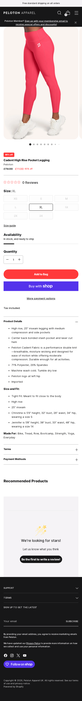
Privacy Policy (33, 643)
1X (66, 207)
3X (41, 215)
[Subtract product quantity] (7, 260)
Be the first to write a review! (40, 559)
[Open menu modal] (76, 13)
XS (15, 198)
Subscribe (72, 621)
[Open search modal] (59, 13)
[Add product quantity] (19, 260)
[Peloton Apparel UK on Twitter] (18, 656)
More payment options (41, 298)
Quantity (10, 251)
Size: (10, 191)
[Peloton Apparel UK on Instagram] (12, 656)
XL (41, 207)
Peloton (8, 164)
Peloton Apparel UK (33, 680)
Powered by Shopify (13, 686)
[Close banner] (75, 22)
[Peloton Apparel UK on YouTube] (25, 656)
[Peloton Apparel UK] (19, 12)
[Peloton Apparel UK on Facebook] (6, 656)
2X (15, 215)
